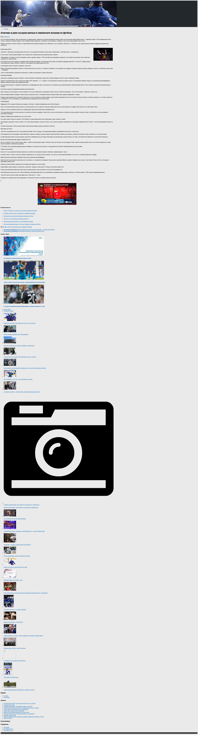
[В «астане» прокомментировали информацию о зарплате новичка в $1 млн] (24, 303)
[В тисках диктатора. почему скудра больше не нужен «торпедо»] (10, 354)
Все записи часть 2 (8, 729)
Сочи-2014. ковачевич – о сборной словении (15, 609)
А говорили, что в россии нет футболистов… (15, 660)
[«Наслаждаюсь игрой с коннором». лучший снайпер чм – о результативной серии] (10, 528)
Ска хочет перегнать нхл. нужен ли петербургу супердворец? (19, 345)
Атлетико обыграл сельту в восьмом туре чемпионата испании (19, 213)
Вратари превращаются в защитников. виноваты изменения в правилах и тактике (24, 716)
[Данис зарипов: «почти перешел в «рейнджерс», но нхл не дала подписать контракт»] (10, 365)
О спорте (6, 29)
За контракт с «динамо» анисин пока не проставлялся (17, 544)
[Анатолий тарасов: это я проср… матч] (10, 577)
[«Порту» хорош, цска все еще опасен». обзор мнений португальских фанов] (24, 279)
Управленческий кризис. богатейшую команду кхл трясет (18, 706)
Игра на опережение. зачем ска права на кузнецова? (17, 556)
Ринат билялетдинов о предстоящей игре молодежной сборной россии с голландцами (25, 593)
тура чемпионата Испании (25, 227)
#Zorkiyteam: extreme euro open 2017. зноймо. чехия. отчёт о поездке (21, 708)
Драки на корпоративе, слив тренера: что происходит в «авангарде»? (21, 507)
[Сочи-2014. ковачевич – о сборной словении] (9, 607)
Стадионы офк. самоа (9, 705)
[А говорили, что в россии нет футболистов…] (10, 658)
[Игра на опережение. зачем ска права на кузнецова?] (10, 553)
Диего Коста (7, 227)
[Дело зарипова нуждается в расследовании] (10, 516)
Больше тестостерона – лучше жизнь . (13, 622)
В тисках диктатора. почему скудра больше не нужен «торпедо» (20, 357)
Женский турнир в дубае (10, 715)
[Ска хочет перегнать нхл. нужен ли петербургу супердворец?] (10, 343)
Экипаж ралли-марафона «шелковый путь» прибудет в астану (19, 690)
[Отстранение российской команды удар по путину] (24, 255)
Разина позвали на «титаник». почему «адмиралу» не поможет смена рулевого (23, 635)
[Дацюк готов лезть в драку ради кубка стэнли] (10, 564)
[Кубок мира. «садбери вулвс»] (8, 674)
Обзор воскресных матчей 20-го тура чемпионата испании (18, 221)
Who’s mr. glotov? (8, 718)
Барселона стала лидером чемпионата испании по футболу (18, 216)
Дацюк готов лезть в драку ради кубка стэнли (15, 567)
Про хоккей (6, 697)
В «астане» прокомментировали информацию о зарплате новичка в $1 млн (24, 306)
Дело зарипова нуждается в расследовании (15, 518)
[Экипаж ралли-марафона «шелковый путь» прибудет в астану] (10, 687)
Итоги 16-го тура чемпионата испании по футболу (16, 219)
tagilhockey (7, 36)
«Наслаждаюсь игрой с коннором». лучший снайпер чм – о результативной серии (24, 531)
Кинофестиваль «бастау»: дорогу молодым (14, 648)
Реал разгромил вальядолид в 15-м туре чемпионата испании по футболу (22, 224)
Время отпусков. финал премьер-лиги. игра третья (16, 712)
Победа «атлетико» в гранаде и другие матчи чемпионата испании (20, 210)
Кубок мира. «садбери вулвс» (11, 677)
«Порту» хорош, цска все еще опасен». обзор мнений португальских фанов (24, 282)
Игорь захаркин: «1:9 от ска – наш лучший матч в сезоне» (18, 379)
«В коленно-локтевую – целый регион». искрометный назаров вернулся (22, 392)
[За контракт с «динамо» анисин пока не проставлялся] (10, 542)
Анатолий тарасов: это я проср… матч (13, 580)
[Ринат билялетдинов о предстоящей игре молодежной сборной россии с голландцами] (10, 590)
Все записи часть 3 (8, 730)
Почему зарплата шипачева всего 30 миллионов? (16, 334)
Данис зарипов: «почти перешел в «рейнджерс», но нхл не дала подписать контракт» (25, 368)
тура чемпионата (15, 227)
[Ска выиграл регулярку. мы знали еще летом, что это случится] (10, 320)
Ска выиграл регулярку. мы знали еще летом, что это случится (20, 323)
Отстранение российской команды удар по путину (17, 258)
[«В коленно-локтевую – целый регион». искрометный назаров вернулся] (10, 389)
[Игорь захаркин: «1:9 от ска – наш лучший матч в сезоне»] (10, 376)
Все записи (6, 727)
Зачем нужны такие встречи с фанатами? (14, 711)
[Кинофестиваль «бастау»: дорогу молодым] (10, 645)
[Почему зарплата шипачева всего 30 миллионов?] (10, 331)
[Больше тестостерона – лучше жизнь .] (10, 619)
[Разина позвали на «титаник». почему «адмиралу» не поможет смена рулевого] (10, 633)
